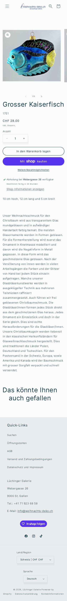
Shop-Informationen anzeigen (25, 188)
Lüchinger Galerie (32, 589)
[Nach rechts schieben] (41, 96)
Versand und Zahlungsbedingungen (29, 459)
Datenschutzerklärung (26, 594)
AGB (10, 451)
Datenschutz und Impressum (25, 467)
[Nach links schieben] (26, 96)
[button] (7, 6)
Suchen (12, 434)
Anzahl (7, 131)
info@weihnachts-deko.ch (35, 511)
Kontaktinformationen (52, 594)
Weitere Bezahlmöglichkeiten (33, 169)
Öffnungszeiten (17, 442)
